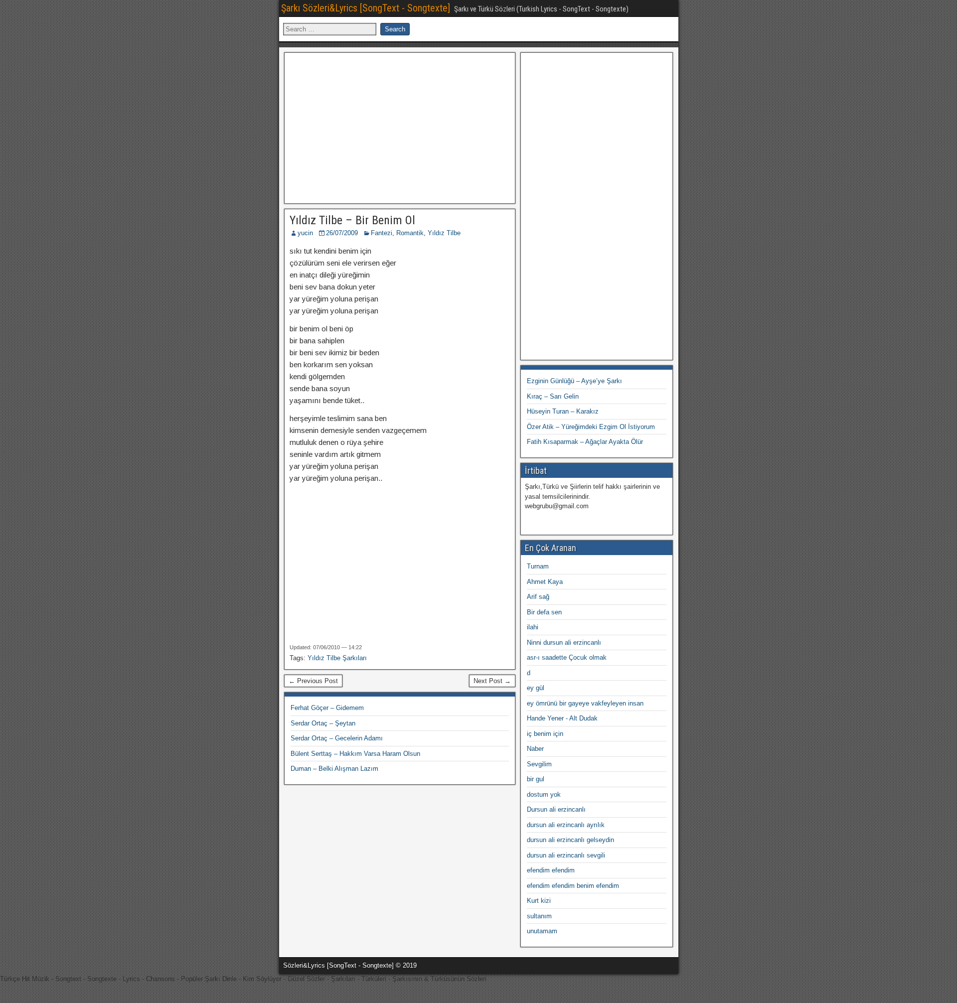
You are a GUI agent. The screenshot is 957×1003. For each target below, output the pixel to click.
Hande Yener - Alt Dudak (562, 718)
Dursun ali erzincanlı (556, 809)
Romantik (410, 233)
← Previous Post (313, 681)
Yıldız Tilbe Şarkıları (337, 658)
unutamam (542, 931)
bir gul (535, 779)
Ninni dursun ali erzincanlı (564, 642)
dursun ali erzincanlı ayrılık (566, 825)
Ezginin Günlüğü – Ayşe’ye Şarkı (574, 381)
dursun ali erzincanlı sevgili (566, 855)
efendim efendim (551, 870)
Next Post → (492, 681)
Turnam (538, 566)
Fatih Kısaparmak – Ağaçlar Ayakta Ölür (585, 441)
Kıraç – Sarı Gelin (553, 396)
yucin (305, 233)
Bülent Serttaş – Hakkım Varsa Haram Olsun (355, 753)
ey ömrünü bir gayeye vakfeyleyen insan (585, 703)
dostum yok (544, 794)
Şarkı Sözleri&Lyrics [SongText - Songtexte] (365, 8)
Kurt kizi (539, 900)
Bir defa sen (544, 612)
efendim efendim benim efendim (573, 885)
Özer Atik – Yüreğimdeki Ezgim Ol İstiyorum (591, 426)
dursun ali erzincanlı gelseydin (570, 840)
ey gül (535, 688)
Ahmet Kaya (545, 581)
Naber (535, 748)
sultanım (539, 916)
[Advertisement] (400, 126)
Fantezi (381, 233)
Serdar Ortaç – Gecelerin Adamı (337, 738)
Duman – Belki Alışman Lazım (334, 768)
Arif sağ (538, 596)
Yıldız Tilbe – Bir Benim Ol (352, 220)
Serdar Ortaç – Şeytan (323, 723)
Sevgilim (539, 764)
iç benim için (545, 733)
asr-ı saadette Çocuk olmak (567, 657)
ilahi (532, 627)
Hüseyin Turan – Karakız (563, 411)
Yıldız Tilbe (444, 233)
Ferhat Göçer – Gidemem (327, 708)
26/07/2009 (342, 233)
